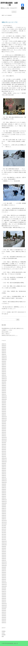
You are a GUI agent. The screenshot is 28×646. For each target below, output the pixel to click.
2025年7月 (4, 364)
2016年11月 (4, 542)
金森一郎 (6, 313)
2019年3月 (4, 494)
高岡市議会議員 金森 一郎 (9, 4)
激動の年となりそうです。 (10, 22)
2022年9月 (4, 421)
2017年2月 (4, 537)
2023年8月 (4, 402)
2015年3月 (4, 577)
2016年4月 (4, 555)
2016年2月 (4, 558)
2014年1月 (4, 601)
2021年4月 (4, 451)
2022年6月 (4, 427)
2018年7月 (4, 508)
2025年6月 (4, 366)
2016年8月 (4, 548)
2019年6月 (4, 489)
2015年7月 (4, 570)
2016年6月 (4, 551)
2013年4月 (4, 617)
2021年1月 (4, 456)
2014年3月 (4, 598)
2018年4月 (4, 513)
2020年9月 (4, 463)
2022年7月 (4, 425)
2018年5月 (4, 511)
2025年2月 (4, 373)
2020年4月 (4, 472)
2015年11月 (4, 563)
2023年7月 (4, 404)
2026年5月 (4, 347)
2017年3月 (4, 536)
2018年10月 (4, 503)
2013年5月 (4, 615)
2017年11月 (4, 522)
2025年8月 (4, 363)
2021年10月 (4, 440)
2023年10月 (4, 399)
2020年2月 (4, 475)
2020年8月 (4, 465)
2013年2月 (4, 620)
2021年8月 (4, 444)
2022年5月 (4, 428)
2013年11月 (4, 605)
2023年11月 (4, 397)
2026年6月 (4, 345)
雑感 (12, 312)
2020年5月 (4, 470)
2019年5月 (4, 491)
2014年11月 (4, 584)
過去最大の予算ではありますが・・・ (10, 335)
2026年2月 (4, 352)
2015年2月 (4, 579)
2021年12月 (4, 437)
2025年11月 (4, 357)
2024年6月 (4, 385)
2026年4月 (4, 349)
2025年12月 (4, 356)
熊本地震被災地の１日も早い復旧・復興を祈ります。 (13, 328)
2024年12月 (4, 376)
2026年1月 (4, 354)
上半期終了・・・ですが (7, 330)
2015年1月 (4, 581)
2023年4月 (4, 409)
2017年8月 (4, 527)
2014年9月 (4, 587)
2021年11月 (4, 439)
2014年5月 (4, 594)
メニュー (14, 11)
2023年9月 (4, 401)
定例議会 (3, 631)
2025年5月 (4, 368)
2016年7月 (4, 549)
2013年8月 (4, 610)
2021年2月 (4, 454)
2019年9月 (4, 484)
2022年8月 (4, 423)
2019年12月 (4, 478)
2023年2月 (4, 413)
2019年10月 (4, 482)
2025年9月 (4, 361)
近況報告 (9, 312)
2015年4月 (4, 575)
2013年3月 (4, 619)
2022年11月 (4, 418)
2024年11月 (4, 378)
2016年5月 (4, 553)
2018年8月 (4, 506)
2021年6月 (4, 447)
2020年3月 (4, 473)
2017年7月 (4, 529)
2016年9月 (4, 546)
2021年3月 (4, 452)
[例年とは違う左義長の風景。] (14, 239)
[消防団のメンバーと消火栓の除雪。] (14, 192)
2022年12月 (4, 416)
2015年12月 (4, 562)
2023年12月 (4, 395)
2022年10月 (4, 420)
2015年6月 (4, 572)
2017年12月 (4, 520)
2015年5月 (4, 574)
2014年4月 (4, 596)
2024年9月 (4, 382)
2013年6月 (4, 613)
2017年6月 (4, 530)
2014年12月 (4, 582)
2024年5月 (4, 387)
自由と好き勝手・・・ (6, 331)
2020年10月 (4, 461)
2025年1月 (4, 375)
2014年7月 (4, 591)
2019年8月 (4, 485)
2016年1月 (4, 560)
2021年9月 (4, 442)
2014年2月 (4, 600)
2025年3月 (4, 371)
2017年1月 (4, 539)
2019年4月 (4, 492)
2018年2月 (4, 517)
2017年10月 (4, 523)
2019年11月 (4, 480)
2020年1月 (4, 477)
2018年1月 (4, 518)
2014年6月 (4, 593)
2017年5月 (4, 532)
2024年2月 (4, 392)
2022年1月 (4, 435)
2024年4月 (4, 388)
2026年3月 (4, 350)
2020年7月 (4, 466)
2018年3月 (4, 515)
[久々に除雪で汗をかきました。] (14, 158)
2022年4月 (4, 430)
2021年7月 (4, 446)
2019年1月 (4, 497)
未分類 (3, 632)
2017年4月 (4, 534)
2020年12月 (4, 458)
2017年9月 (4, 525)
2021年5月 (4, 449)
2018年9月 (4, 504)
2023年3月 (4, 411)
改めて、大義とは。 (6, 333)
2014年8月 (4, 589)
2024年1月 (4, 394)
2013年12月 (4, 603)
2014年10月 (4, 586)
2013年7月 (4, 612)
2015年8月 (4, 568)
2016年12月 (4, 541)
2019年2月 (4, 496)
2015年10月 (4, 565)
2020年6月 (4, 468)
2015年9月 (4, 567)
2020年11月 (4, 459)
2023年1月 (4, 414)
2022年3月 (4, 432)
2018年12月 (4, 499)
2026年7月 (4, 343)
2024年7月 (4, 383)
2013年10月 (4, 606)
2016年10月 (4, 544)
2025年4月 (4, 369)
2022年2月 (4, 433)
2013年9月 (4, 608)
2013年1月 (4, 622)
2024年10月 (4, 380)
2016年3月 (4, 556)
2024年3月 (4, 390)
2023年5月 (4, 408)
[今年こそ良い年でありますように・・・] (14, 106)
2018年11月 (4, 501)
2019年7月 (4, 487)
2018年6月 (4, 510)
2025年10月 (4, 359)
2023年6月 (4, 406)
